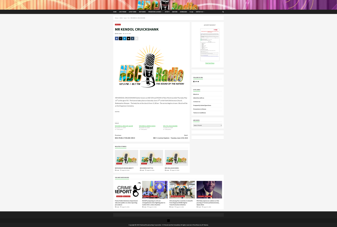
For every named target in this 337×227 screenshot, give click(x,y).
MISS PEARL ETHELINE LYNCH (125, 136)
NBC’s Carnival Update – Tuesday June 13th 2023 (170, 136)
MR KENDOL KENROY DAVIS (147, 126)
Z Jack (117, 170)
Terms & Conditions (199, 113)
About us (196, 94)
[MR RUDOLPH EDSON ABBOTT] (126, 158)
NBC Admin (119, 33)
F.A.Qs (191, 12)
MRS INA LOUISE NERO (172, 168)
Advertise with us (198, 98)
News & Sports (127, 196)
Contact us (199, 12)
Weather (174, 12)
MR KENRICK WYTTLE (146, 168)
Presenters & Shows (154, 12)
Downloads (183, 12)
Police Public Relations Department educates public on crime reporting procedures (126, 203)
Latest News (132, 12)
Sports (167, 12)
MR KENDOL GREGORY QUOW (124, 126)
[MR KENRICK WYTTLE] (151, 158)
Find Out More (209, 63)
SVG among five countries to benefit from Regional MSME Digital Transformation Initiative (181, 203)
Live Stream (122, 12)
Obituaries (142, 12)
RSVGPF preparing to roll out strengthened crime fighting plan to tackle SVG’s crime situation (153, 203)
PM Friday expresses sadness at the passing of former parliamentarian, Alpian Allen (208, 203)
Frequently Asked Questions (202, 105)
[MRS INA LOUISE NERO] (176, 158)
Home (114, 12)
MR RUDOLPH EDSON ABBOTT (124, 168)
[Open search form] (223, 12)
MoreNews (196, 225)
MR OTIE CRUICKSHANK (170, 126)
